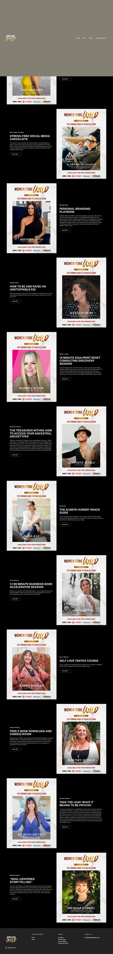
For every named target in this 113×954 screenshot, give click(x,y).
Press (84, 38)
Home (78, 38)
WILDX (91, 38)
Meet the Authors (100, 38)
